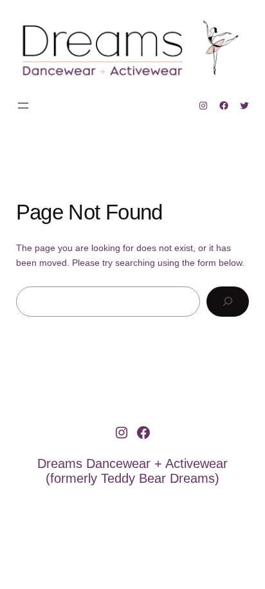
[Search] (227, 301)
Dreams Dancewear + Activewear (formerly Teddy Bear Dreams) (132, 470)
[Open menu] (23, 105)
